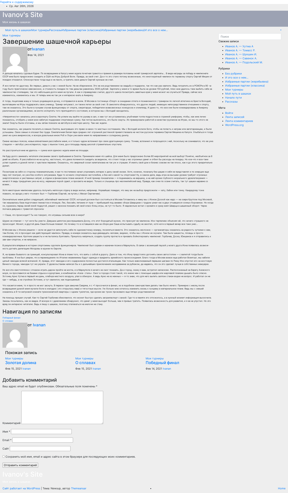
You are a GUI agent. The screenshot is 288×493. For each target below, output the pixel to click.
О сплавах (7, 321)
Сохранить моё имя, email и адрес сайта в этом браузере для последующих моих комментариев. (71, 456)
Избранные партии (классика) (81, 30)
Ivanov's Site (22, 15)
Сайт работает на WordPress (21, 488)
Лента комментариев (239, 121)
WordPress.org (234, 125)
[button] (281, 30)
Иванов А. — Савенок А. (241, 58)
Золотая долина (20, 362)
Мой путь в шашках (18, 30)
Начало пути (233, 97)
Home (282, 488)
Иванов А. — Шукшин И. (241, 54)
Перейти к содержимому (17, 2)
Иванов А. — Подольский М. (244, 62)
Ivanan (38, 49)
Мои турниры (40, 30)
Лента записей (234, 117)
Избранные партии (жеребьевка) (123, 30)
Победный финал (11, 317)
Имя (6, 431)
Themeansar (78, 488)
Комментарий (11, 423)
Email (7, 440)
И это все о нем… (156, 30)
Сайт (5, 448)
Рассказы (55, 30)
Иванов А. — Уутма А (239, 46)
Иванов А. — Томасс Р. (240, 50)
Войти (229, 113)
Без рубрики (233, 73)
